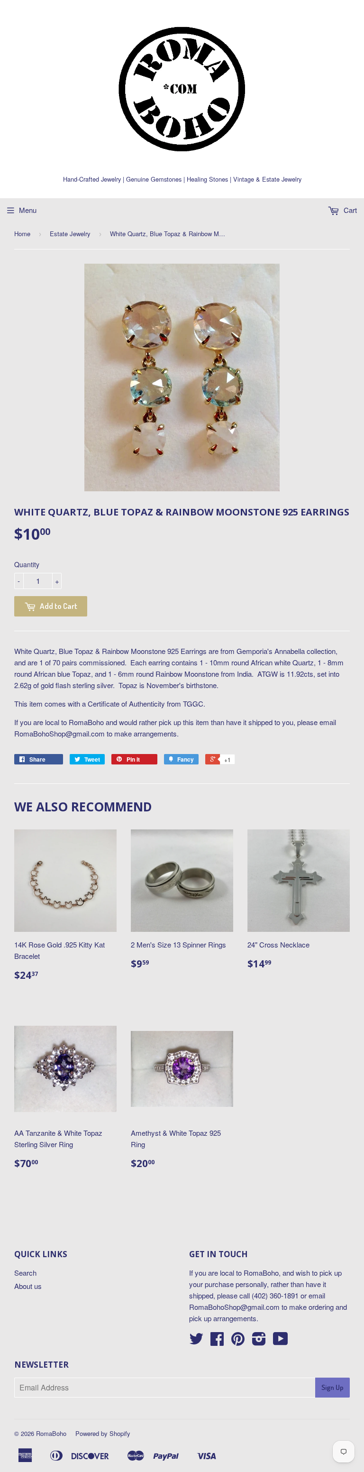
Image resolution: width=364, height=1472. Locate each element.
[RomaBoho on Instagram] (259, 1341)
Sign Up (332, 1387)
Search (25, 1273)
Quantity (26, 564)
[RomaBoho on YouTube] (280, 1341)
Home (22, 233)
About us (28, 1286)
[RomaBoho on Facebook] (217, 1341)
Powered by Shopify (102, 1433)
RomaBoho (51, 1433)
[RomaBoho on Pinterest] (238, 1341)
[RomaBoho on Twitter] (196, 1341)
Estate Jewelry (70, 233)
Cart (349, 210)
